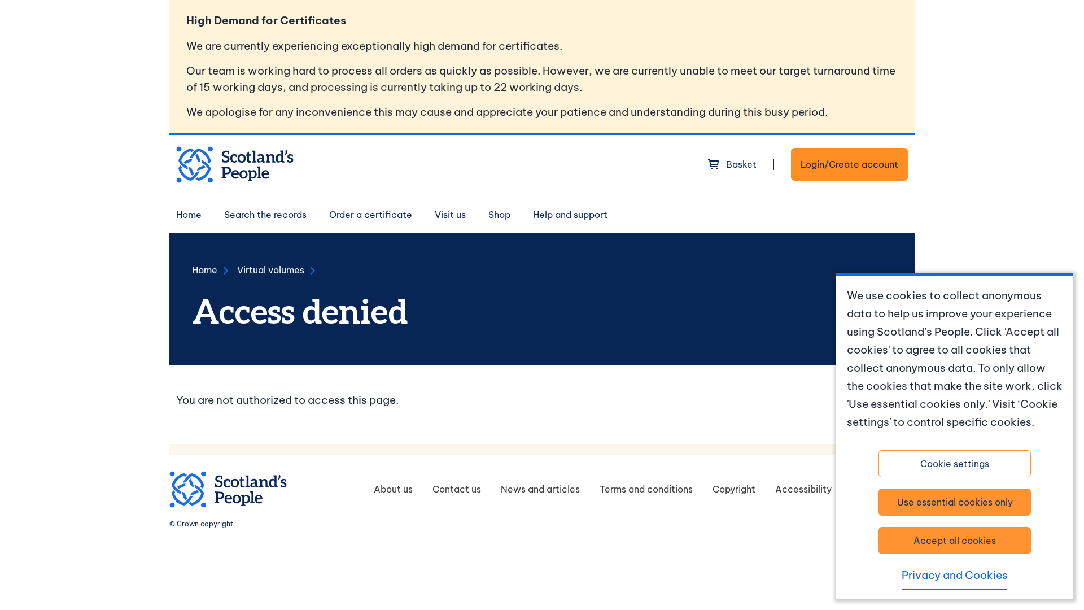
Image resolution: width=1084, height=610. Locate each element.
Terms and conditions (646, 489)
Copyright (734, 489)
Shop (499, 214)
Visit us (450, 214)
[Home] (235, 164)
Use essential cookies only (955, 502)
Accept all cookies (954, 540)
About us (393, 489)
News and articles (540, 489)
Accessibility (803, 489)
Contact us (456, 489)
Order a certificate (370, 214)
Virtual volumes (270, 270)
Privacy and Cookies (955, 575)
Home (189, 214)
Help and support (570, 214)
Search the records (265, 214)
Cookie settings (954, 463)
